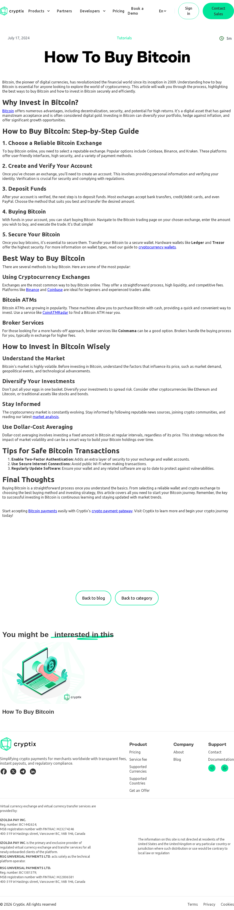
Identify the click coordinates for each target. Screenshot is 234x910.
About (178, 752)
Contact (214, 752)
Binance (32, 290)
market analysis (46, 417)
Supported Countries (138, 781)
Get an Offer (139, 790)
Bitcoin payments (42, 511)
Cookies (227, 904)
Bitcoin (8, 111)
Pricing (119, 11)
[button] (38, 11)
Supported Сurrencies (138, 769)
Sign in (188, 11)
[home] (12, 11)
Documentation (221, 759)
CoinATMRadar (55, 312)
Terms (192, 904)
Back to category (136, 598)
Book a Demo (136, 10)
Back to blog (93, 598)
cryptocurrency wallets (157, 247)
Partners (64, 11)
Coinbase (55, 290)
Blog (177, 759)
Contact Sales (218, 11)
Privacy (209, 904)
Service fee (138, 759)
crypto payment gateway (112, 511)
